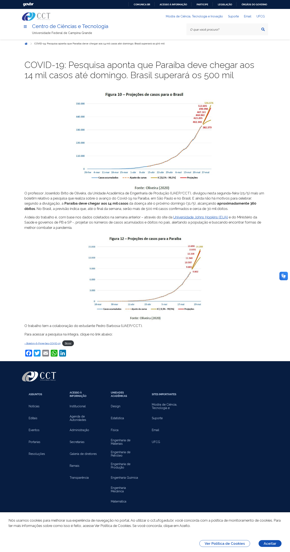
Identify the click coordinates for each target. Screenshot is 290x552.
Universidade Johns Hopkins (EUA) (200, 217)
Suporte (233, 16)
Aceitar (270, 543)
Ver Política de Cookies (225, 543)
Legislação (225, 4)
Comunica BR (142, 4)
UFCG (260, 16)
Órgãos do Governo (254, 4)
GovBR (28, 4)
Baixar (68, 343)
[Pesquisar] (263, 29)
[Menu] (25, 26)
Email (247, 16)
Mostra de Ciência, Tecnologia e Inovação (194, 16)
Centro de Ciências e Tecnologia (70, 26)
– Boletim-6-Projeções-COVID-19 (42, 343)
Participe (202, 4)
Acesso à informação (173, 4)
